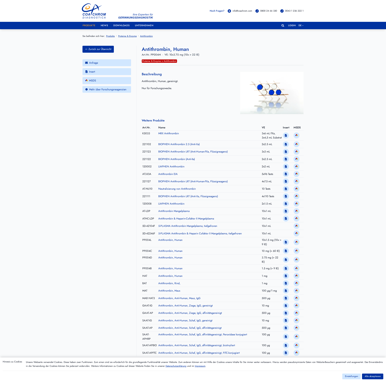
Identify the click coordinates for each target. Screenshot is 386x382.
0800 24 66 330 (268, 10)
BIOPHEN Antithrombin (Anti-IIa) (176, 159)
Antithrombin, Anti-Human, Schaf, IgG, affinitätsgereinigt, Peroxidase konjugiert (202, 334)
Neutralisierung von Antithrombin (177, 189)
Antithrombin (146, 36)
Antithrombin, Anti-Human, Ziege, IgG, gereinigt (185, 305)
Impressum (200, 366)
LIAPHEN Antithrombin (171, 166)
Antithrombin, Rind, (169, 283)
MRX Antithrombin (168, 133)
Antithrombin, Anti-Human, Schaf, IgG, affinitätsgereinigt (189, 328)
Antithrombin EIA (168, 174)
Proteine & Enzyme (127, 36)
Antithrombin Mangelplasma (174, 211)
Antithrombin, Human (170, 240)
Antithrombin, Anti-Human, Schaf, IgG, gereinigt (185, 320)
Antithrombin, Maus (169, 291)
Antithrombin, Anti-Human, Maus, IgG (179, 298)
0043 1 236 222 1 (294, 10)
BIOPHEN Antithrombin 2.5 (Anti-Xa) (179, 144)
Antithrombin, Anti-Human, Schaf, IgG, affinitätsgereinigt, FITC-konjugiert (199, 353)
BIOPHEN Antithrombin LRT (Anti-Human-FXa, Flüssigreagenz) (193, 152)
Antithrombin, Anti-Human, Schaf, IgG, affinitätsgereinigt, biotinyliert (196, 345)
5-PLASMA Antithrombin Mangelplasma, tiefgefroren (187, 226)
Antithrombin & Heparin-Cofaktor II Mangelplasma (186, 219)
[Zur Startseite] (117, 11)
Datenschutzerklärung (176, 366)
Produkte (110, 36)
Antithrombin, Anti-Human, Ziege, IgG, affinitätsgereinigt (190, 313)
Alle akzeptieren (373, 376)
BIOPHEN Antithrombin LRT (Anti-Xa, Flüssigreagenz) (188, 196)
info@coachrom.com (242, 10)
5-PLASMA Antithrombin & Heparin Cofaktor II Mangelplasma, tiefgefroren (200, 233)
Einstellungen (351, 376)
